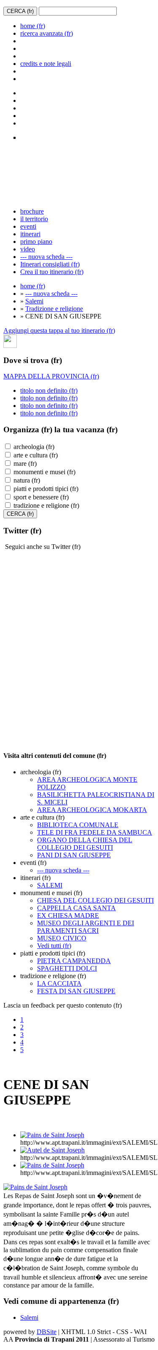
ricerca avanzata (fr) (46, 33)
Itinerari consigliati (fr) (50, 264)
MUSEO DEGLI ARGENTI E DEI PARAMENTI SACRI (85, 926)
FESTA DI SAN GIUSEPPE (76, 991)
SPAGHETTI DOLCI (67, 968)
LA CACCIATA (59, 983)
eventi (28, 226)
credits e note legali (45, 63)
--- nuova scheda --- (46, 256)
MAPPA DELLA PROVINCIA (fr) (51, 376)
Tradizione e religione (54, 308)
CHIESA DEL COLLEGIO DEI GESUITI (95, 900)
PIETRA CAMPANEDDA (74, 960)
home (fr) (32, 25)
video (27, 249)
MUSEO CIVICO (61, 938)
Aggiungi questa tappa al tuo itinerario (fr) (59, 330)
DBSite (46, 1331)
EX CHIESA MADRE (68, 915)
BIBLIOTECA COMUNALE (77, 824)
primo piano (36, 241)
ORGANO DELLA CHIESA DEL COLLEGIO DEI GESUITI (84, 843)
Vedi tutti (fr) (54, 945)
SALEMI (49, 885)
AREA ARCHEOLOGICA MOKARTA (92, 809)
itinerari (30, 234)
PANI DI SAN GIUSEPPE (74, 855)
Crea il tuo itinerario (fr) (51, 271)
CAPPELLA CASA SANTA (76, 907)
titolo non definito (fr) (49, 390)
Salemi (34, 301)
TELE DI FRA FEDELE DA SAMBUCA (94, 832)
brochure (32, 211)
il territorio (34, 218)
